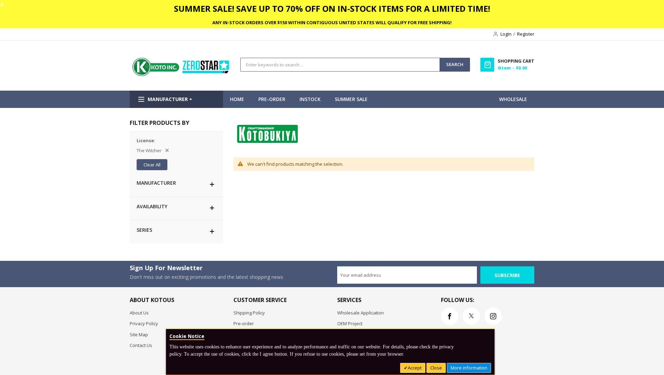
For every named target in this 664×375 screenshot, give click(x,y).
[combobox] (340, 64)
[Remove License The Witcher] (167, 150)
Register (525, 34)
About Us (139, 313)
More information (469, 368)
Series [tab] (144, 229)
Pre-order (243, 323)
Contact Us (141, 345)
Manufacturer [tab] (156, 182)
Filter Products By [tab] (159, 123)
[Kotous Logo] (181, 74)
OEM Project (349, 323)
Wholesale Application (360, 313)
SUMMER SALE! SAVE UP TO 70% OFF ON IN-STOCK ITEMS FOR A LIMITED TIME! (332, 8)
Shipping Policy (249, 313)
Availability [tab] (152, 206)
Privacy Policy (144, 323)
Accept (415, 368)
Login (505, 34)
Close (436, 368)
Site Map (139, 334)
